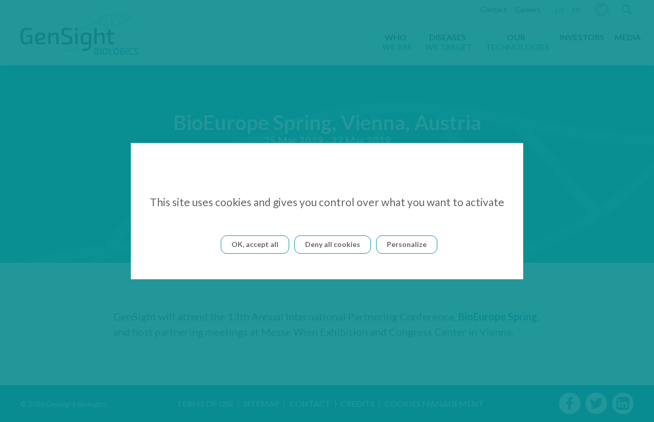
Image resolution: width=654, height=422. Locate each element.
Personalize (407, 244)
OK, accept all (254, 244)
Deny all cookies (332, 244)
